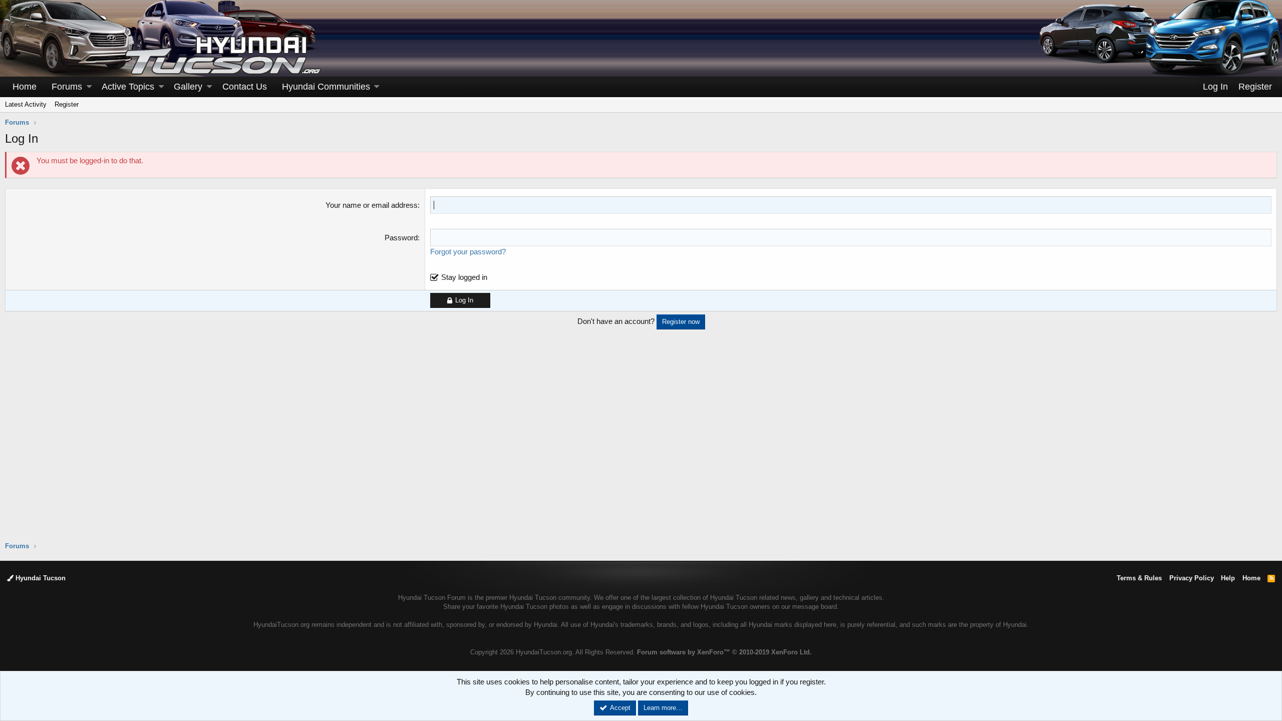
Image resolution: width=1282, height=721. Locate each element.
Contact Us (244, 87)
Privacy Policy (1191, 578)
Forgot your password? (468, 251)
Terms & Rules (1139, 578)
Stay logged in (464, 277)
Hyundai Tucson (40, 578)
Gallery (188, 87)
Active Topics (128, 87)
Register (67, 104)
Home (25, 87)
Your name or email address (372, 205)
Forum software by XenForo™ (724, 652)
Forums (67, 87)
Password (401, 237)
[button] (89, 87)
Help (1228, 578)
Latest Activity (26, 104)
